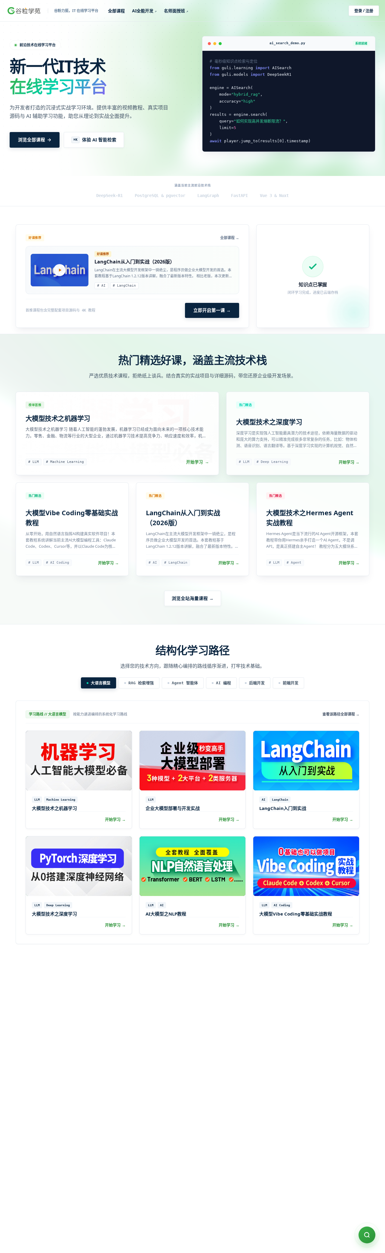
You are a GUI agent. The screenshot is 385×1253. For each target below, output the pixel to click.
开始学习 (197, 462)
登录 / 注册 (363, 10)
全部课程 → (229, 238)
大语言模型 (100, 683)
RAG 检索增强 (141, 683)
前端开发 (290, 683)
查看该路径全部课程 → (340, 714)
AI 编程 (223, 683)
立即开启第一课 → (212, 310)
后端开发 (257, 683)
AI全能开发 (144, 11)
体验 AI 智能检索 (94, 140)
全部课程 (116, 11)
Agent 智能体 (185, 683)
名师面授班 (176, 11)
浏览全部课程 (31, 140)
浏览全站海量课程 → (193, 598)
